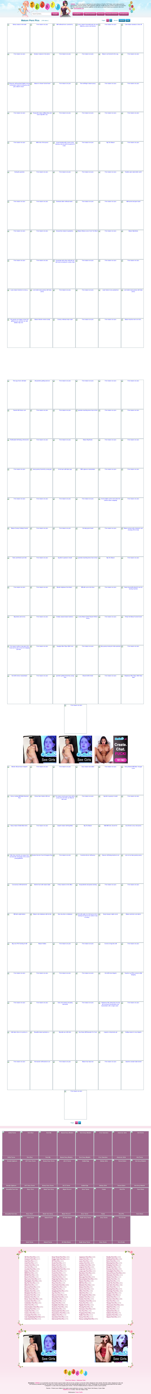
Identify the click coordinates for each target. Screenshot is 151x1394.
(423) (60, 1259)
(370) (60, 1319)
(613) (59, 1267)
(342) (86, 1289)
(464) (59, 1277)
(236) (113, 1281)
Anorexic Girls (121, 1157)
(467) (59, 1275)
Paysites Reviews (112, 14)
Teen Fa (75, 1374)
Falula (103, 1214)
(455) (113, 1261)
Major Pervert (66, 1214)
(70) (114, 1271)
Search (55, 14)
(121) (113, 1277)
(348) (86, 1291)
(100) (114, 1263)
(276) (59, 1281)
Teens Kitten (121, 1185)
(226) (31, 1273)
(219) (59, 1315)
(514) (58, 1293)
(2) (113, 1295)
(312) (86, 1315)
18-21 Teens (66, 1185)
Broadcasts (124, 14)
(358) (114, 1285)
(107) (31, 1263)
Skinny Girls (103, 1185)
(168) (113, 1267)
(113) (113, 1297)
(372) (59, 1271)
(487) (86, 1263)
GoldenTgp (84, 1185)
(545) (59, 1265)
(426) (112, 1301)
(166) (113, 1307)
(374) (59, 1273)
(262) (115, 1273)
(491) (33, 1303)
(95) (86, 1307)
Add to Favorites (90, 14)
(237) (32, 1293)
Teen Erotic (121, 1242)
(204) (87, 1277)
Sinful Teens (11, 1157)
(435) (86, 1299)
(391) (88, 1279)
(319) (32, 1309)
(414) (86, 1317)
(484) (86, 1267)
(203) (114, 1289)
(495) (87, 1265)
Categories (77, 14)
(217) (32, 1259)
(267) (113, 1317)
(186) (33, 1299)
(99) (113, 1279)
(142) (87, 1285)
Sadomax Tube (81, 1380)
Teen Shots (139, 1214)
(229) (32, 1291)
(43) (58, 1289)
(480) (59, 1309)
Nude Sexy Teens (84, 1242)
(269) (60, 1285)
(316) (60, 1297)
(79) (113, 1313)
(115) (85, 1293)
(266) (60, 1279)
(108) (86, 1261)
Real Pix (121, 1214)
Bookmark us (78, 8)
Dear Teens (84, 1214)
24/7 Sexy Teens (30, 1185)
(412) (32, 1313)
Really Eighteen (11, 1185)
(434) (60, 1305)
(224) (58, 1261)
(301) (34, 1307)
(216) (32, 1265)
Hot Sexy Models (139, 1185)
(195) (32, 1269)
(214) (87, 1301)
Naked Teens (48, 1242)
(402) (33, 1315)
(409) (87, 1309)
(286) (114, 1259)
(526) (61, 1269)
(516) (33, 1319)
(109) (58, 1283)
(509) (58, 1303)
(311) (114, 1315)
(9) (112, 1311)
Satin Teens (29, 1242)
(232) (32, 1271)
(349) (87, 1257)
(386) (87, 1295)
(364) (31, 1305)
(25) (113, 1265)
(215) (32, 1257)
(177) (87, 1269)
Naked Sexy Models (66, 1157)
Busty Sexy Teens (48, 1185)
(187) (31, 1285)
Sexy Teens (103, 1242)
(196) (33, 1281)
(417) (59, 1263)
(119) (31, 1277)
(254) (59, 1287)
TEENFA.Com (67, 1389)
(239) (31, 1267)
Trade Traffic (79, 1392)
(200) (114, 1269)
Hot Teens (140, 1157)
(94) (86, 1287)
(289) (114, 1299)
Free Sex (101, 14)
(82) (31, 1289)
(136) (61, 1313)
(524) (114, 1275)
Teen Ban (30, 1157)
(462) (85, 1283)
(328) (113, 1257)
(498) (60, 1307)
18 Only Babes (66, 1242)
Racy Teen (29, 1214)
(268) (85, 1311)
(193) (35, 1317)
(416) (87, 1313)
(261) (114, 1283)
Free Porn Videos (71, 1380)
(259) (59, 1295)
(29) (32, 1297)
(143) (32, 1311)
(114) (87, 1271)
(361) (59, 1299)
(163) (32, 1287)
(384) (61, 1257)
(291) (60, 1291)
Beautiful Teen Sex (11, 1214)
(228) (31, 1275)
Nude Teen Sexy (48, 1214)
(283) (87, 1273)
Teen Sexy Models (84, 1157)
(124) (60, 1317)
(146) (32, 1301)
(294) (113, 1293)
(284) (115, 1305)
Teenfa (37, 1383)
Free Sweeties (103, 1157)
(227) (33, 1279)
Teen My (48, 1157)
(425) (60, 1311)
